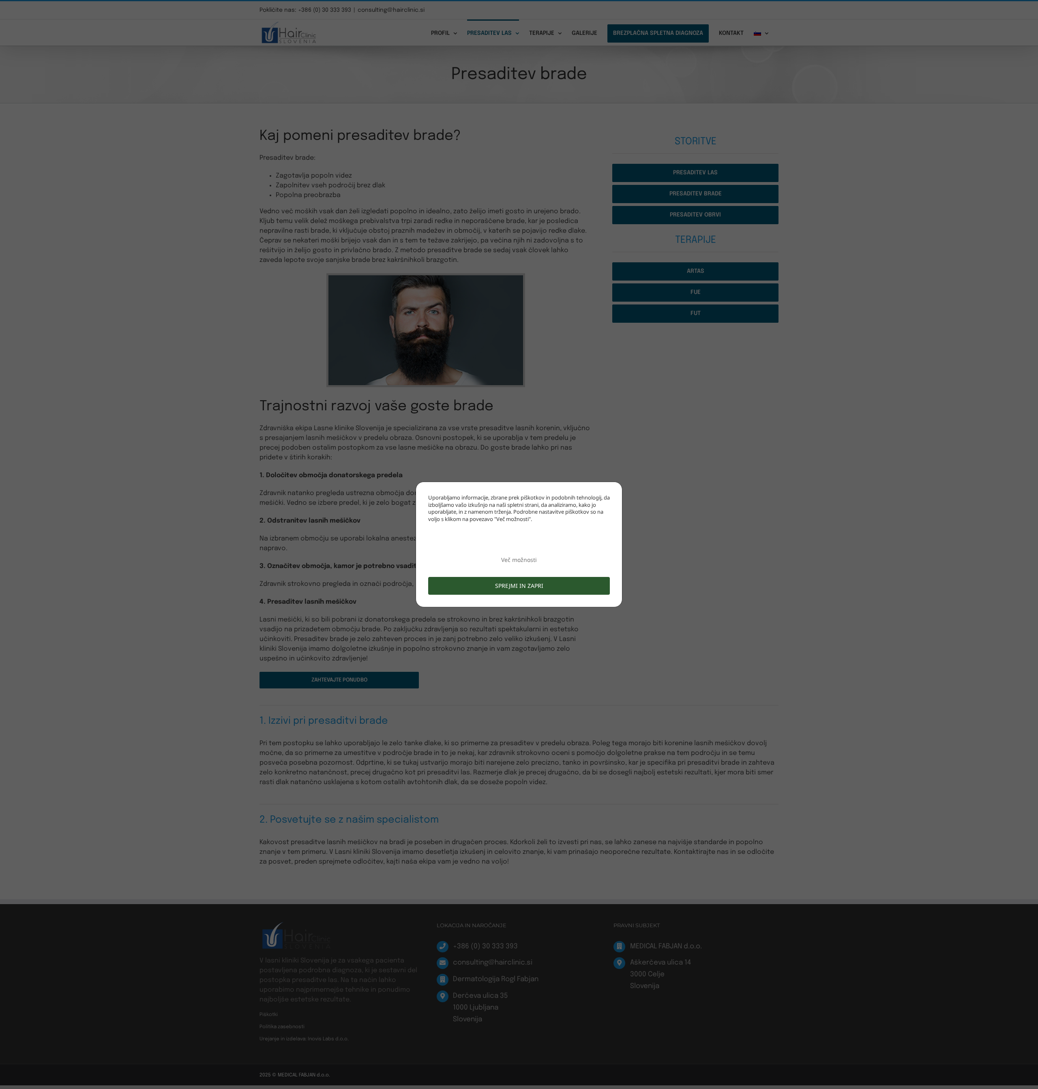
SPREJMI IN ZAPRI (519, 586)
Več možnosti (519, 560)
